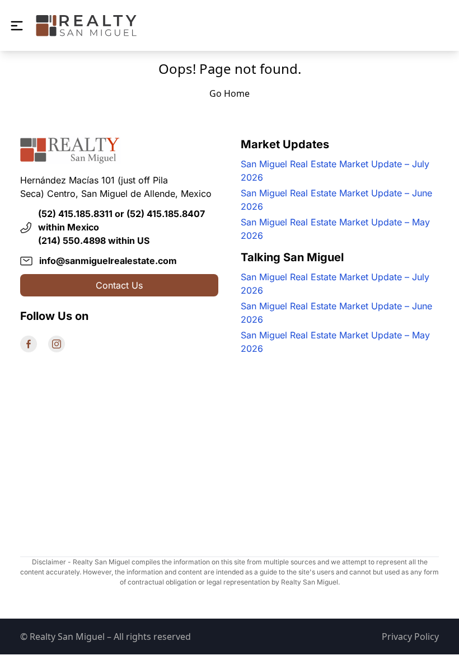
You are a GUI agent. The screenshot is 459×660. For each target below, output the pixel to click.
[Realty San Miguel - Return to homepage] (86, 25)
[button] (16, 25)
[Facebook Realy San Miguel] (28, 344)
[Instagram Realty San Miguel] (56, 344)
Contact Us (119, 285)
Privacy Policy (410, 636)
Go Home (229, 93)
